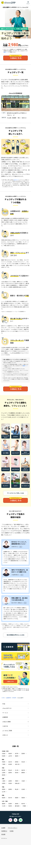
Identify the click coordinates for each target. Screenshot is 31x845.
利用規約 (12, 831)
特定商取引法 (4, 831)
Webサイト (16, 180)
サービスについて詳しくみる (15, 493)
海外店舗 (3, 834)
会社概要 (3, 828)
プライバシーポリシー (12, 828)
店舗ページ (5, 52)
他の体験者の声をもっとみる (15, 635)
